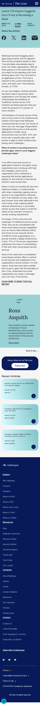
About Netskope (9, 576)
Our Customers (9, 602)
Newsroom (7, 597)
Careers (6, 581)
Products (6, 486)
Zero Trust (6, 58)
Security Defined (9, 544)
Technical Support (10, 549)
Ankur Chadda (9, 418)
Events (5, 586)
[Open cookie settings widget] (3, 701)
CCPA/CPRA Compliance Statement (17, 686)
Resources (8, 522)
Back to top (31, 351)
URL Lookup (8, 565)
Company (7, 570)
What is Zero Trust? (10, 507)
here (22, 126)
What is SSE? (8, 502)
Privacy (6, 670)
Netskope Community (11, 534)
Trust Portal (7, 560)
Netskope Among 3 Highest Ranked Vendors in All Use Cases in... (18, 435)
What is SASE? (9, 496)
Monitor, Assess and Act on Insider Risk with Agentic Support (19, 384)
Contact (6, 617)
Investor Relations (10, 592)
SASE (21, 239)
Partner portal (8, 613)
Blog (4, 528)
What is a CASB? (10, 518)
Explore (6, 474)
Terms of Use (8, 681)
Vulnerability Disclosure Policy (15, 675)
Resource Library (9, 539)
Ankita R (7, 392)
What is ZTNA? (9, 512)
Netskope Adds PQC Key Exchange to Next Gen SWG (18, 410)
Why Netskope (9, 481)
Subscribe (20, 365)
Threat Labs (7, 555)
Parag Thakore (10, 443)
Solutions (6, 491)
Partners (6, 608)
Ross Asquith (31, 24)
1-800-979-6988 (10, 629)
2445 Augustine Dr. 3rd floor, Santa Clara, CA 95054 (14, 637)
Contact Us (7, 624)
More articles (14, 343)
